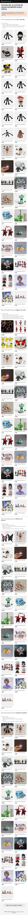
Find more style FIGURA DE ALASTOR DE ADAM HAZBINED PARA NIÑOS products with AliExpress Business (13, 14)
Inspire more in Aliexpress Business (14, 905)
